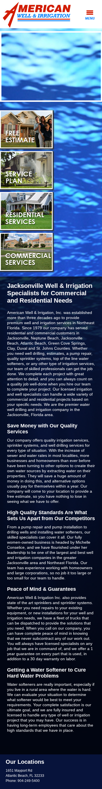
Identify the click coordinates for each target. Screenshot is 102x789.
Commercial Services (26, 252)
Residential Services (26, 211)
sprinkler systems (76, 602)
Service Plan (26, 170)
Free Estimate (26, 129)
